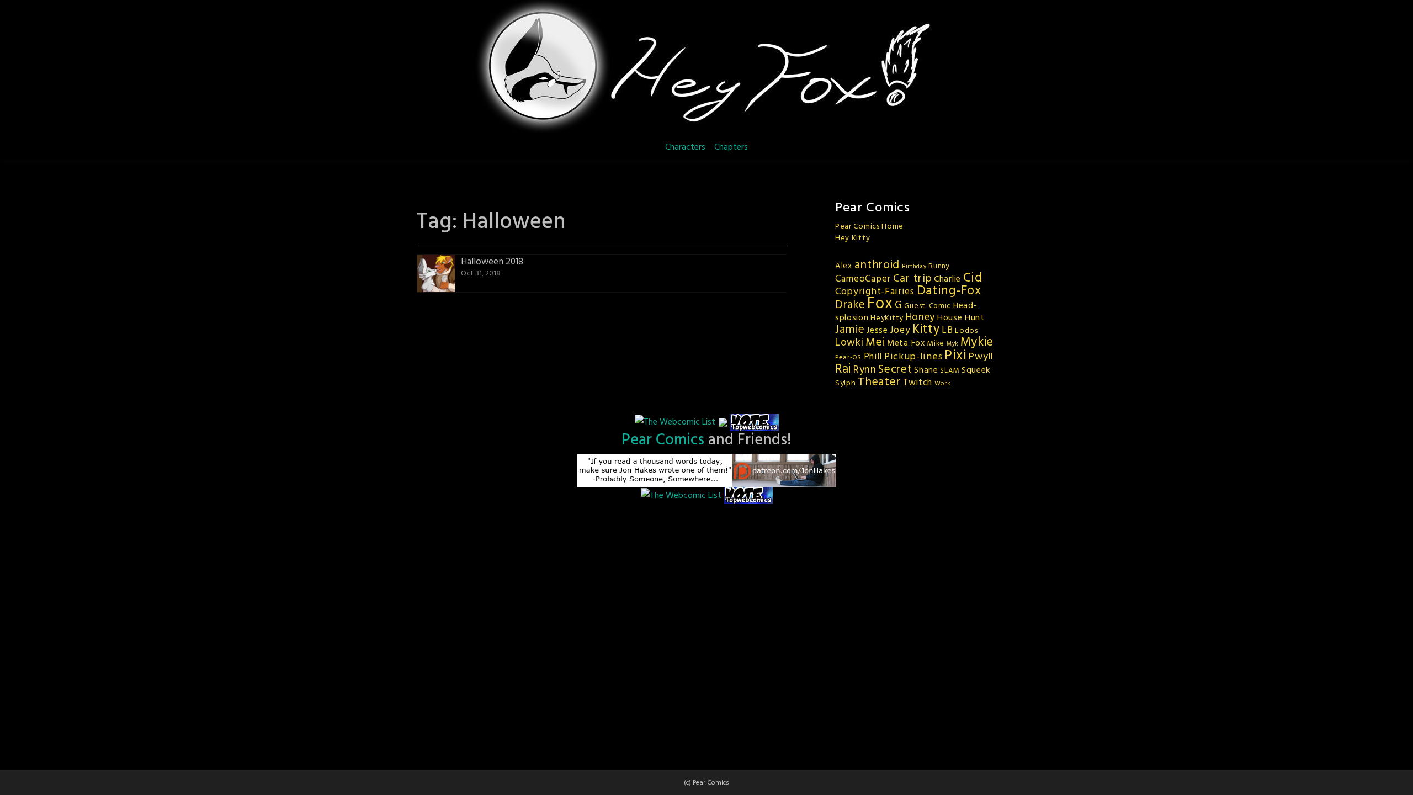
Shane (926, 370)
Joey (900, 330)
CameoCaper (863, 279)
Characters (685, 147)
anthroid (877, 265)
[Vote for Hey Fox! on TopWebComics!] (754, 422)
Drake (850, 305)
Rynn (865, 370)
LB (947, 330)
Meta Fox (906, 343)
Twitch (917, 383)
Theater (879, 382)
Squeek (976, 370)
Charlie (947, 279)
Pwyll (981, 357)
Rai (843, 369)
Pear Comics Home (869, 226)
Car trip (912, 279)
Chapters (731, 147)
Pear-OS (848, 357)
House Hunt (961, 318)
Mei (875, 342)
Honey (921, 317)
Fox (880, 304)
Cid (973, 278)
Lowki (849, 343)
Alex (843, 266)
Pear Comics (662, 440)
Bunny (939, 266)
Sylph (845, 383)
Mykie (977, 342)
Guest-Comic (927, 306)
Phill (873, 357)
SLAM (949, 371)
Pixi (955, 355)
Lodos (966, 331)
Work (942, 384)
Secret (895, 370)
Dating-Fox (949, 290)
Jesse (877, 330)
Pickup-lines (913, 357)
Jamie (850, 330)
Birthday (914, 267)
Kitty (926, 330)
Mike (935, 343)
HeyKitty (887, 318)
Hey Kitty (852, 238)
